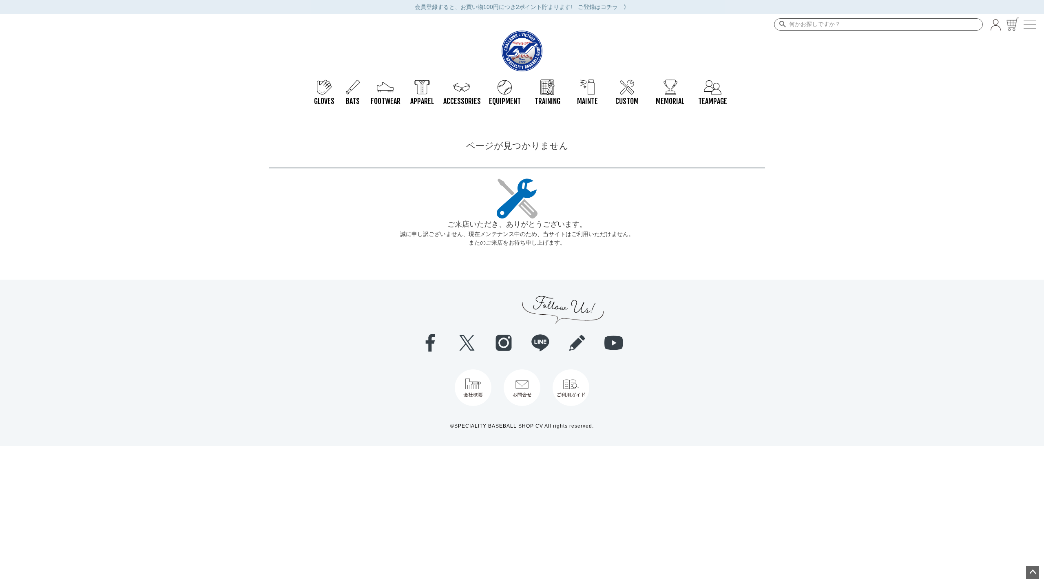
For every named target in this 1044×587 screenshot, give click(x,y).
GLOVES (324, 83)
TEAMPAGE (712, 83)
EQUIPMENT (504, 83)
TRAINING (547, 83)
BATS (352, 83)
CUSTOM (627, 83)
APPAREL (422, 83)
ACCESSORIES (461, 83)
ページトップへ (1032, 572)
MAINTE (587, 83)
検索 (780, 24)
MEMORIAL (669, 83)
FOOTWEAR (385, 83)
